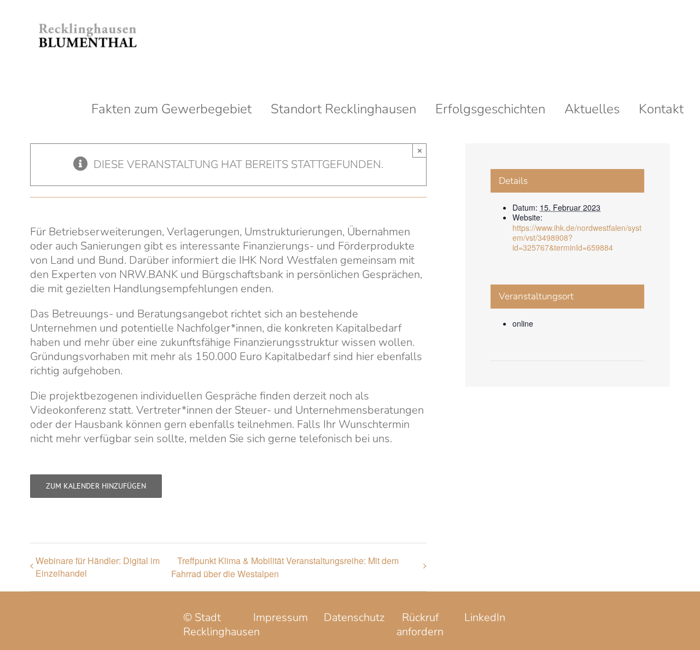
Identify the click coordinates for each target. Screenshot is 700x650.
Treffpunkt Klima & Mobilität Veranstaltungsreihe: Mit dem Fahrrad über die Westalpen (285, 567)
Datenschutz (354, 617)
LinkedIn (484, 617)
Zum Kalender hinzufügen (96, 486)
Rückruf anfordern (420, 624)
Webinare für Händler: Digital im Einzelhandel (98, 566)
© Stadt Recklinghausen (221, 624)
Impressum (280, 617)
